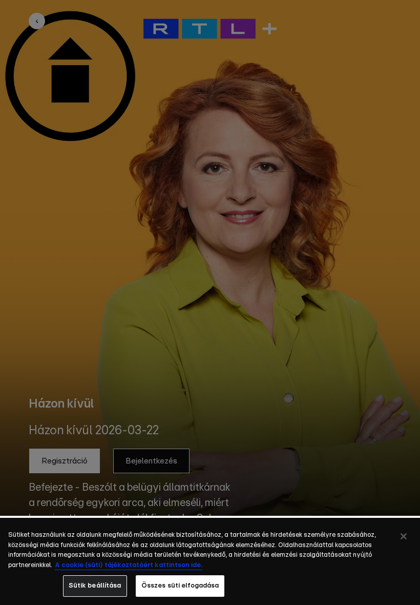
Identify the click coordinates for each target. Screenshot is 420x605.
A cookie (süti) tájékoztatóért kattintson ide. (128, 565)
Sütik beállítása (95, 585)
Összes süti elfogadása (180, 585)
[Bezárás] (403, 536)
